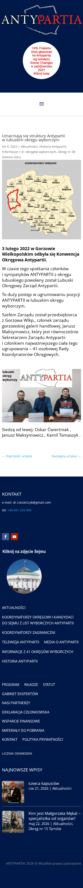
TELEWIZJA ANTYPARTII (20, 642)
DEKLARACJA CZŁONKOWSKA (25, 712)
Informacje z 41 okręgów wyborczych (29, 152)
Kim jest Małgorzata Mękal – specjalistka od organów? (55, 816)
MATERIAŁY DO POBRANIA (23, 730)
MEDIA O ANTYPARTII (61, 642)
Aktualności (29, 146)
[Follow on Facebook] (5, 536)
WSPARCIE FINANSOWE (21, 721)
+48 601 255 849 (19, 510)
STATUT (49, 684)
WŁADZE (31, 684)
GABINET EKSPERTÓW (20, 693)
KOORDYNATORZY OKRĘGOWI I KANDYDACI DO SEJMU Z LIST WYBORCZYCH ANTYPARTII (38, 620)
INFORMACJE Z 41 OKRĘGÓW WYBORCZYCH (37, 651)
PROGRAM (10, 684)
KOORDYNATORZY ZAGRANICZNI (28, 632)
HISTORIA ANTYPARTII (20, 661)
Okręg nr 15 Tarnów (45, 828)
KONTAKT (9, 739)
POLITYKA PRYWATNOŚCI (42, 739)
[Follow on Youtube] (14, 536)
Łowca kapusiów (44, 783)
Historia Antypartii (52, 146)
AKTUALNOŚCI (13, 607)
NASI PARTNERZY (16, 702)
